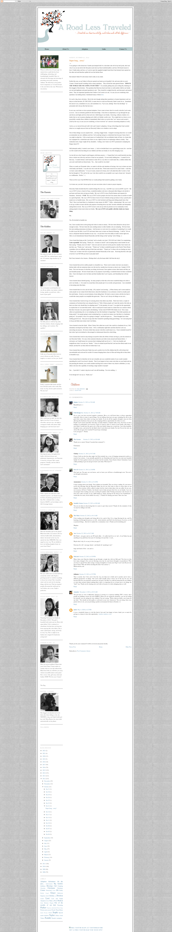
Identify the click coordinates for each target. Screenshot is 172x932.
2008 (44, 872)
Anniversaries (49, 884)
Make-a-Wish (53, 901)
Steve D (76, 470)
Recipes (46, 913)
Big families (58, 883)
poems (49, 910)
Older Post (129, 647)
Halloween (60, 893)
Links (104, 49)
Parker (43, 907)
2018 (44, 762)
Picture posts (44, 910)
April (45, 852)
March (46, 854)
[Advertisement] (51, 121)
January (46, 860)
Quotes (42, 913)
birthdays (43, 886)
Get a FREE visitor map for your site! (86, 930)
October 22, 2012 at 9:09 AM (91, 503)
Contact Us (123, 49)
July (45, 843)
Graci (53, 892)
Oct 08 (48, 826)
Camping (60, 886)
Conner (42, 890)
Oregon (51, 903)
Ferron (42, 893)
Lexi (48, 898)
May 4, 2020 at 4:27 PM (84, 609)
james (75, 610)
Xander (48, 917)
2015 (44, 770)
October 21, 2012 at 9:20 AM (91, 439)
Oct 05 (48, 831)
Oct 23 (48, 803)
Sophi (55, 912)
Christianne (51, 888)
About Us (65, 49)
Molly (41, 903)
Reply (75, 407)
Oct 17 (48, 814)
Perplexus (49, 908)
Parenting (60, 905)
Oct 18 (48, 812)
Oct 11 (48, 820)
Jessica (60, 895)
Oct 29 (48, 795)
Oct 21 (48, 806)
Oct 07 (48, 828)
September (47, 838)
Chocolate (42, 888)
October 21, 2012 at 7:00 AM (92, 413)
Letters (42, 898)
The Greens (81, 389)
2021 (44, 753)
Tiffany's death (59, 915)
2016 (44, 767)
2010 (44, 866)
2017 (44, 764)
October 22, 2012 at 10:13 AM (88, 515)
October (46, 787)
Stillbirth (46, 915)
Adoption (85, 49)
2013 (44, 776)
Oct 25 (48, 800)
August (46, 840)
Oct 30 (48, 792)
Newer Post (72, 647)
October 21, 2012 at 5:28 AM (86, 402)
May (45, 849)
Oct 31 (48, 789)
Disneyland (49, 890)
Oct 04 (48, 834)
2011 (44, 863)
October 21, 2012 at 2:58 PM (87, 469)
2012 (44, 778)
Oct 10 (48, 823)
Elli (57, 890)
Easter (54, 890)
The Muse (77, 516)
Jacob (47, 896)
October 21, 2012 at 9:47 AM (87, 453)
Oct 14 (48, 817)
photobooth (54, 908)
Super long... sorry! (51, 808)
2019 (44, 759)
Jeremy (51, 895)
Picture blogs (60, 908)
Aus (75, 533)
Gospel (47, 893)
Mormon (46, 903)
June (45, 846)
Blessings (50, 886)
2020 (44, 756)
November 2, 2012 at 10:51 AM (88, 592)
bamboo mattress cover (105, 614)
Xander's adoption (57, 918)
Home (47, 49)
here (102, 94)
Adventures (51, 881)
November (47, 784)
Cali (55, 886)
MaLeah (76, 556)
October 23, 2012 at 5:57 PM (87, 574)
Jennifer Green (78, 503)
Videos (42, 918)
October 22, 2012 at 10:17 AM (85, 533)
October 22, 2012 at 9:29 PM (87, 556)
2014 (44, 773)
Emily (61, 890)
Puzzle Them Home (57, 910)
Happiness (43, 896)
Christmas (60, 888)
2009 (44, 869)
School (50, 913)
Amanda (76, 592)
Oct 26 (48, 797)
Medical (60, 900)
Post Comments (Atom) (83, 651)
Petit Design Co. (78, 413)
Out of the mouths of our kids (51, 904)
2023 (44, 750)
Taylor (52, 915)
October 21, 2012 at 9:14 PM (89, 482)
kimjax (76, 402)
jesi (55, 896)
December (47, 781)
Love (47, 901)
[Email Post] (86, 389)
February (47, 857)
